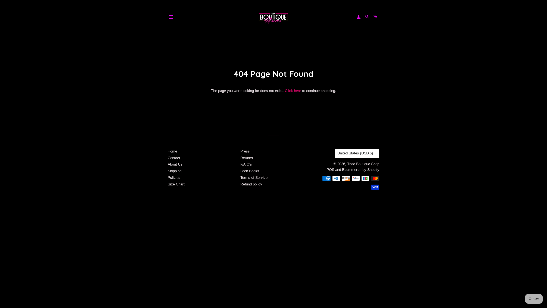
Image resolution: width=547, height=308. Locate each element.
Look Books (249, 171)
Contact (174, 158)
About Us (175, 164)
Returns (246, 158)
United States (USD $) (355, 153)
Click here (293, 91)
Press (245, 151)
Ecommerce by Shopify (360, 170)
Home (172, 151)
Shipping (174, 171)
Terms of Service (254, 178)
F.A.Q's (246, 164)
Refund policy (251, 184)
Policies (174, 178)
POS (330, 170)
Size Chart (176, 184)
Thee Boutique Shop (363, 164)
